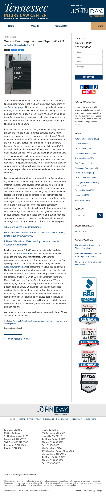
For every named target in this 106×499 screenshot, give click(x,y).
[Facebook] (82, 87)
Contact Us (63, 419)
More (100, 26)
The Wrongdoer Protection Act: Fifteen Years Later (88, 246)
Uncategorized (10, 324)
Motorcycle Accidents (87, 168)
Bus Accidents (83, 163)
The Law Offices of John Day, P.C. (39, 490)
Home (11, 26)
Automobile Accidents (21, 321)
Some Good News (28, 253)
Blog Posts (91, 419)
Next (27, 339)
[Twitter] (86, 87)
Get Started (89, 77)
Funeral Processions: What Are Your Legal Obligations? (88, 255)
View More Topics (82, 200)
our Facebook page (13, 107)
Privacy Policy (35, 419)
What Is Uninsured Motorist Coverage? (23, 227)
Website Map (77, 419)
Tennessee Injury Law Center (26, 11)
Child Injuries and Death (88, 177)
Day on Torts (80, 231)
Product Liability (84, 190)
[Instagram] (88, 92)
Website (35, 26)
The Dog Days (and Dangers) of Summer (88, 263)
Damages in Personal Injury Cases (87, 183)
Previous (9, 339)
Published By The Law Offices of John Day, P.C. (87, 11)
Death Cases (83, 148)
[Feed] (93, 92)
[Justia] (95, 87)
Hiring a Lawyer (37, 321)
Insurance (59, 321)
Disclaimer (49, 419)
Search (100, 215)
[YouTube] (84, 92)
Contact (61, 26)
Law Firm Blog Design (88, 490)
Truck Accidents (84, 158)
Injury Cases (49, 321)
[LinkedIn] (91, 87)
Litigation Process (85, 153)
